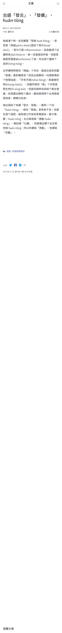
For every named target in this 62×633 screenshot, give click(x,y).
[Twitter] (11, 165)
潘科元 (11, 31)
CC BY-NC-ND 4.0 (20, 171)
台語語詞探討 (18, 151)
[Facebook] (16, 165)
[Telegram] (20, 165)
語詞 (9, 151)
